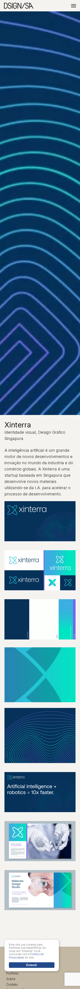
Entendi (31, 965)
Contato (12, 984)
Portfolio (12, 973)
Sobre (10, 979)
